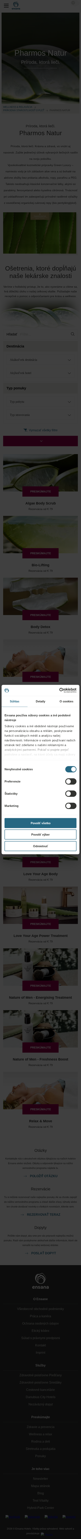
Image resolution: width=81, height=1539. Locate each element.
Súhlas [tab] (14, 701)
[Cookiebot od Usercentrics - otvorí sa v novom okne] (59, 690)
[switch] (70, 781)
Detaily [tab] (40, 701)
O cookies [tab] (67, 701)
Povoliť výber (40, 834)
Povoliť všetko (41, 823)
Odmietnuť (40, 846)
